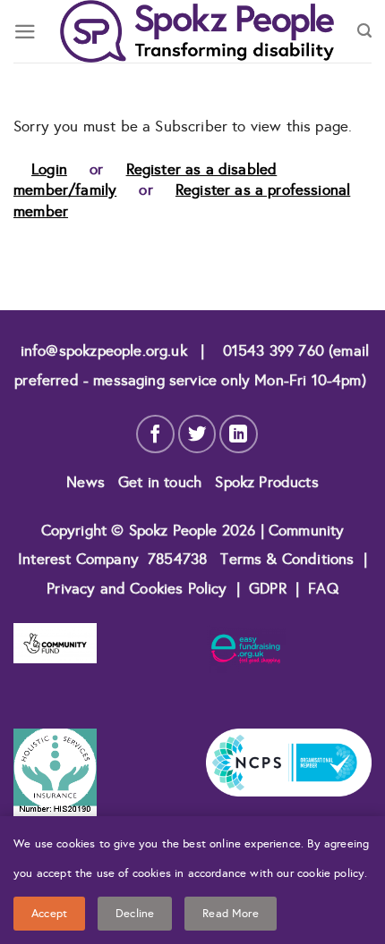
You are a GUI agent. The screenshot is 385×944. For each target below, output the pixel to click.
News (87, 482)
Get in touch (162, 482)
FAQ (323, 588)
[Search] (364, 31)
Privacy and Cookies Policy (139, 588)
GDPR (268, 588)
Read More (230, 913)
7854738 (177, 559)
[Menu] (25, 32)
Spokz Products (266, 482)
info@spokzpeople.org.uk (104, 350)
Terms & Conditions (287, 559)
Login (49, 169)
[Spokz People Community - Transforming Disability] (197, 31)
